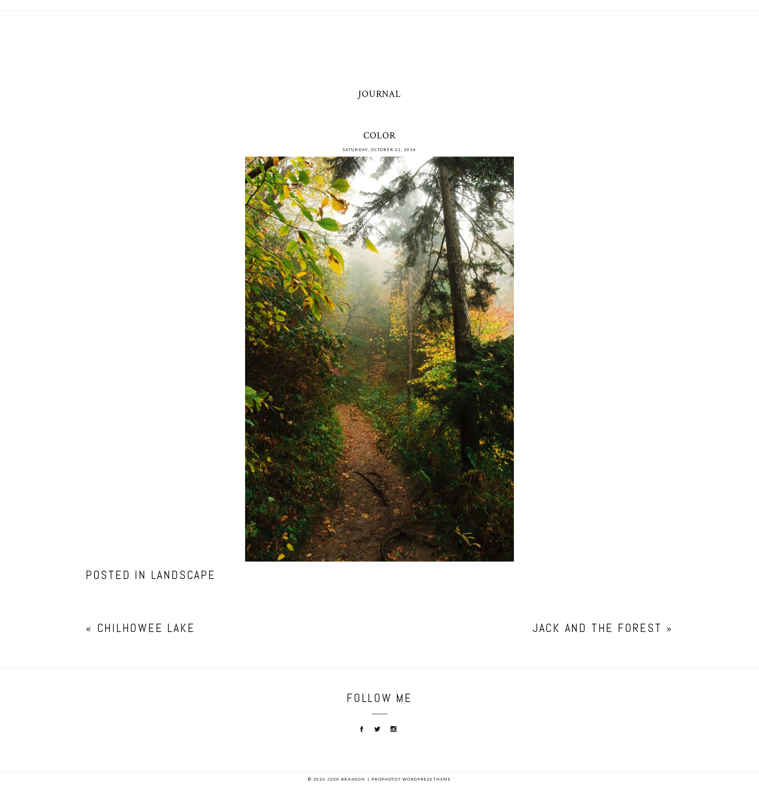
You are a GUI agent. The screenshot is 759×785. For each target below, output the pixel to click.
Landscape (183, 575)
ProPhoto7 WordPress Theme (411, 779)
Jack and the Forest (597, 628)
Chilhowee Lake (146, 628)
